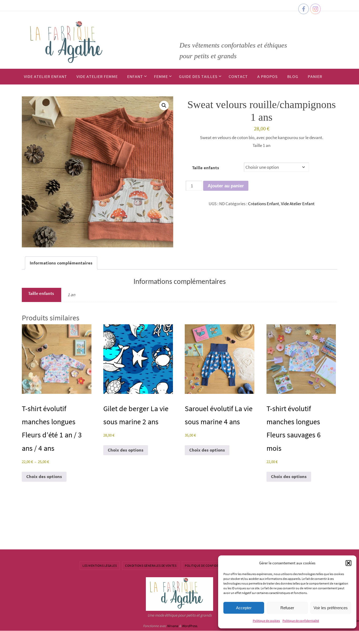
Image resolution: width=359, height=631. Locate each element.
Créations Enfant (263, 203)
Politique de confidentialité (301, 621)
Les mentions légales (100, 566)
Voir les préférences (331, 608)
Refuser (287, 608)
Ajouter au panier (226, 185)
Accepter (244, 608)
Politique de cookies (266, 621)
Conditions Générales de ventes (150, 566)
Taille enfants (205, 168)
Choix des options (44, 476)
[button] (348, 563)
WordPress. (190, 626)
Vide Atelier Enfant (298, 203)
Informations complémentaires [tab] (61, 263)
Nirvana (172, 626)
